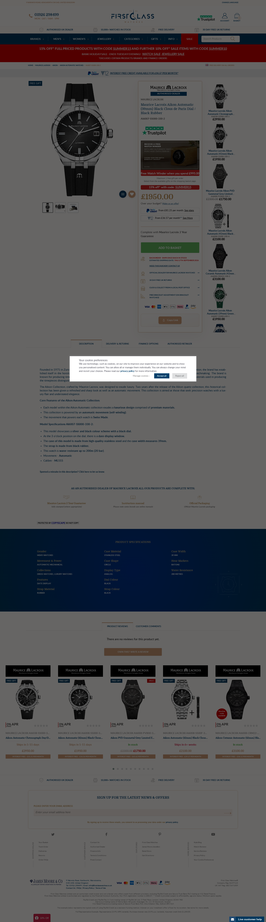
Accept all (161, 376)
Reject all (179, 376)
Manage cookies (140, 376)
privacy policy (127, 371)
